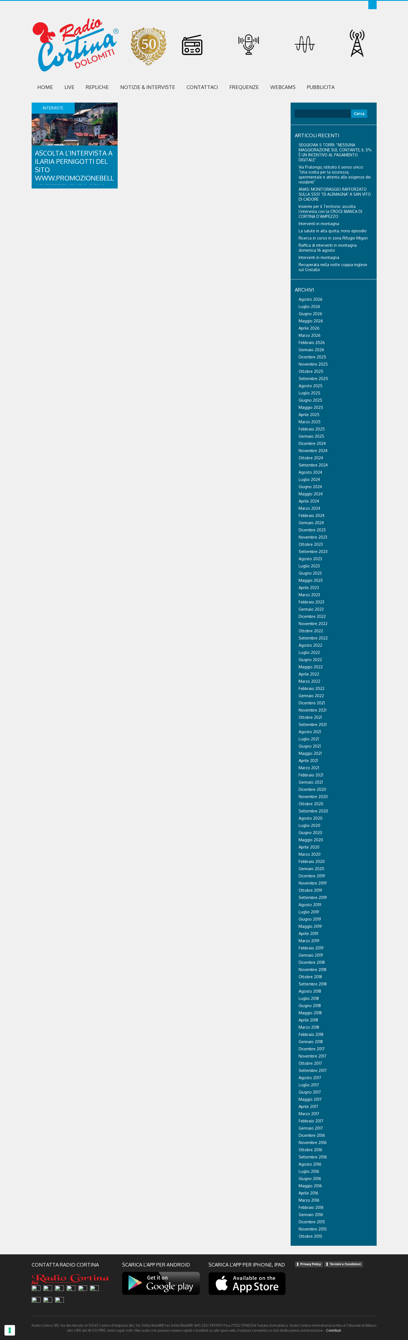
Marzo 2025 (310, 421)
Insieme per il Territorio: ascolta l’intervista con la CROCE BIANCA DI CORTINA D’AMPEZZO (330, 211)
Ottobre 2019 (310, 890)
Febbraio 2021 (311, 775)
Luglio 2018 (309, 998)
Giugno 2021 (310, 746)
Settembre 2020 (313, 811)
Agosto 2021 (310, 731)
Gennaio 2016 (311, 1214)
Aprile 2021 (308, 760)
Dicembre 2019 (312, 875)
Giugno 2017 (310, 1092)
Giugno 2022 (310, 659)
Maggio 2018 (310, 1012)
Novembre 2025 (313, 364)
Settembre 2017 (313, 1070)
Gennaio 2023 (311, 609)
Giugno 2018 (310, 1005)
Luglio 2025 (309, 393)
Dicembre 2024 (312, 443)
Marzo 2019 (309, 940)
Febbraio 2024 (311, 515)
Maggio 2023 (311, 580)
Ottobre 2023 (311, 544)
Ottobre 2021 (310, 717)
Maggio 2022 (311, 666)
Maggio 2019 (310, 926)
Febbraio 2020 (312, 861)
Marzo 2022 (309, 681)
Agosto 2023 (310, 558)
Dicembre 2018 (312, 962)
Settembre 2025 (313, 378)
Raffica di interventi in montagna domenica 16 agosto (328, 248)
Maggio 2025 (311, 407)
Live (69, 87)
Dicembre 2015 (312, 1221)
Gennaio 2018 (311, 1041)
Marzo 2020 (310, 854)
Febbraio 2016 (311, 1207)
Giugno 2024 (310, 486)
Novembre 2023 (313, 537)
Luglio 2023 (309, 566)
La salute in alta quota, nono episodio (333, 230)
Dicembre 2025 (312, 357)
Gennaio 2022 (311, 695)
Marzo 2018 (309, 1027)
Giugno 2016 (310, 1178)
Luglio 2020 (309, 825)
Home (45, 87)
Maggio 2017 (310, 1099)
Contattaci (202, 87)
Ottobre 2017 (310, 1063)
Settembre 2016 (313, 1157)
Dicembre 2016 (312, 1135)
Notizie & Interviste (147, 87)
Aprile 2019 (308, 933)
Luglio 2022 (309, 652)
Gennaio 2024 (311, 522)
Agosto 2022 (310, 645)
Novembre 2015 (313, 1229)
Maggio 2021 (310, 753)
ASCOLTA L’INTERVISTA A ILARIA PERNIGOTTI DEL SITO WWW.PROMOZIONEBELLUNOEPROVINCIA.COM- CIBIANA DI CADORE (74, 174)
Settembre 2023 (313, 551)
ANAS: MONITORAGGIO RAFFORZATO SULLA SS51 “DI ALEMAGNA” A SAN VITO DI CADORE (335, 194)
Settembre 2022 (313, 638)
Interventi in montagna (319, 223)
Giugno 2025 (310, 400)
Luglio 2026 (309, 306)
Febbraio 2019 (311, 948)
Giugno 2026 (310, 313)
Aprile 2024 (309, 501)
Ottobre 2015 (310, 1236)
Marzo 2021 (309, 767)
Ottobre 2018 (310, 976)
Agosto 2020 (311, 818)
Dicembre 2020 (312, 789)
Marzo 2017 (309, 1113)
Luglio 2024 (309, 479)
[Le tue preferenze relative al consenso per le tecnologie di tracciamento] (9, 1330)
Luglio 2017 (309, 1084)
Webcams (283, 87)
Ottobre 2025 (311, 371)
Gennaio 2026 (311, 349)
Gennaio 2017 (311, 1128)
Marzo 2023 (309, 594)
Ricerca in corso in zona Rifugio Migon (333, 238)
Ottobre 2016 (310, 1149)
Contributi (333, 1330)
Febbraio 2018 (311, 1034)
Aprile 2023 (309, 587)
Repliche (97, 87)
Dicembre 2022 (312, 616)
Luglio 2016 (309, 1171)
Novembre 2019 (313, 883)
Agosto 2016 (310, 1164)
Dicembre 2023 (312, 530)
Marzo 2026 (310, 335)
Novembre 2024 (313, 450)
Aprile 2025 (309, 414)
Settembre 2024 (313, 465)
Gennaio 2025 (311, 436)
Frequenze (244, 87)
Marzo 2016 (309, 1200)
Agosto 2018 (310, 991)
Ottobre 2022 (311, 630)
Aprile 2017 (308, 1106)
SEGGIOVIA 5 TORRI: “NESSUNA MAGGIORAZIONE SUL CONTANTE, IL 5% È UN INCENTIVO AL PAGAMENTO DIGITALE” (335, 152)
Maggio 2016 (310, 1185)
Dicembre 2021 (312, 702)
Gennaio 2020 (311, 868)
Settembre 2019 (313, 897)
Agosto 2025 (311, 385)
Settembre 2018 (313, 984)
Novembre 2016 (313, 1142)
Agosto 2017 (310, 1077)
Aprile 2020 (309, 847)
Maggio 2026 (311, 321)
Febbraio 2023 (311, 602)
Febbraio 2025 (312, 429)
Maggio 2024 (311, 493)
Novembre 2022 (313, 623)
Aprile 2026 (309, 328)
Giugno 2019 (310, 919)
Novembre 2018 (312, 969)
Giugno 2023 (310, 573)
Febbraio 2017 (311, 1121)
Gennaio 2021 (311, 782)
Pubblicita (320, 87)
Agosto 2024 (310, 472)
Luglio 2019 (309, 912)
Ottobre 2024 (311, 457)
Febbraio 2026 (312, 342)
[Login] (372, 5)
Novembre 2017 (312, 1056)
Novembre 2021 (312, 710)
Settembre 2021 (313, 724)
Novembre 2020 (313, 796)
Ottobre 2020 (311, 803)
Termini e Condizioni (345, 1264)
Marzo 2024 (309, 508)
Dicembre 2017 (312, 1048)
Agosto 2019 (310, 904)
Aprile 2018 (308, 1020)
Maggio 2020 (311, 839)
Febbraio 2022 (311, 688)
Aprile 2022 (309, 674)
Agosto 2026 (311, 299)
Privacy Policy (310, 1264)
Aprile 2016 (308, 1193)
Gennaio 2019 (311, 955)
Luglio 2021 (309, 739)
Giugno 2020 (310, 832)
